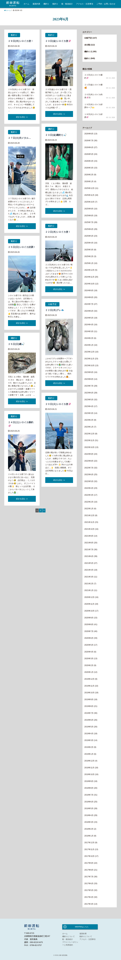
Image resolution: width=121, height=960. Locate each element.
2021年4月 (88, 570)
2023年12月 (89, 352)
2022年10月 (89, 447)
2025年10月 (89, 202)
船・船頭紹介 (67, 4)
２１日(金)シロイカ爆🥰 (93, 86)
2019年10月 (89, 693)
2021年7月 (88, 550)
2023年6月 (88, 393)
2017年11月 (89, 849)
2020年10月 (89, 611)
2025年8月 (88, 216)
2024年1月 (88, 345)
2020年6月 (88, 638)
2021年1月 (88, 590)
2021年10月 (89, 529)
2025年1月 (88, 263)
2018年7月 (88, 795)
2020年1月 (88, 672)
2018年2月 (88, 829)
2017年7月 (88, 877)
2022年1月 (88, 509)
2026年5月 (88, 154)
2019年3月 (88, 740)
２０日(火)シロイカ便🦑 (58, 404)
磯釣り (46, 4)
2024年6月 (88, 311)
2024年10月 (89, 284)
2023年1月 (88, 427)
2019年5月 (88, 727)
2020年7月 (88, 631)
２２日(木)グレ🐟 (54, 310)
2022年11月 (89, 440)
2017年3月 (88, 904)
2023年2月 (88, 420)
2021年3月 (88, 577)
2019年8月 (88, 706)
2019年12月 (89, 679)
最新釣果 (36, 4)
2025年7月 (88, 222)
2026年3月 (88, 168)
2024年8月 (88, 297)
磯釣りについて (68, 936)
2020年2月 (88, 665)
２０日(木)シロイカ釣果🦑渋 (93, 96)
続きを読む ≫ (22, 117)
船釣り (55, 4)
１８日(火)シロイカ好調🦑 (93, 115)
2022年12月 (89, 434)
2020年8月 (88, 624)
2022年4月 (88, 488)
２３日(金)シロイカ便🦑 (58, 41)
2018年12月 (89, 761)
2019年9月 (88, 699)
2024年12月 (89, 270)
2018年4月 (88, 815)
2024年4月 (88, 325)
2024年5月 (88, 318)
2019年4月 (88, 734)
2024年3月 (88, 331)
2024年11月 (89, 277)
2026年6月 (88, 147)
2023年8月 (88, 379)
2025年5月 (88, 236)
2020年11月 (89, 604)
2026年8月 (88, 134)
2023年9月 (88, 372)
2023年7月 (88, 386)
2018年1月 (88, 836)
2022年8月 (88, 461)
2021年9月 (88, 536)
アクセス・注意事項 (84, 4)
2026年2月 (88, 175)
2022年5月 (88, 481)
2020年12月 (89, 597)
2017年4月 (88, 897)
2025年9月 (88, 209)
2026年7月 (88, 141)
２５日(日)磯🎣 (16, 344)
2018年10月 (89, 774)
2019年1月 (88, 754)
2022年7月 (88, 468)
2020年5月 (88, 645)
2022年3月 (88, 495)
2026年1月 (88, 181)
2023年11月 (89, 359)
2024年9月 (88, 290)
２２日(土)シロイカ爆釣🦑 (93, 76)
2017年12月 (89, 843)
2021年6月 (88, 556)
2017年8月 (88, 870)
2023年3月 (88, 413)
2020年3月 (88, 659)
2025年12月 (89, 188)
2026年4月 (88, 161)
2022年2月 (88, 502)
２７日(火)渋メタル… (19, 138)
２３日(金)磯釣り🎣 (55, 135)
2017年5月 (88, 890)
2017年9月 (88, 863)
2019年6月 (88, 720)
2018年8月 (88, 788)
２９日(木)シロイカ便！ (20, 41)
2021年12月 (89, 515)
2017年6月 (88, 883)
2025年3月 (88, 250)
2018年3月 (88, 822)
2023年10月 (89, 365)
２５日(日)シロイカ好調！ (22, 247)
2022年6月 (88, 474)
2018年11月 (89, 768)
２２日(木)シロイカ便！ (58, 232)
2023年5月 (88, 400)
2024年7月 (88, 304)
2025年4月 (88, 243)
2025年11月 (89, 195)
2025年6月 (88, 229)
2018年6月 (88, 802)
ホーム (26, 4)
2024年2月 (88, 338)
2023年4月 (88, 406)
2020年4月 (88, 652)
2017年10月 (89, 856)
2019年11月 (89, 686)
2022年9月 (88, 454)
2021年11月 (89, 522)
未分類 (87, 45)
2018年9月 (88, 781)
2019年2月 (88, 747)
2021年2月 (88, 584)
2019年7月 (88, 713)
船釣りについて (86, 936)
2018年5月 (88, 808)
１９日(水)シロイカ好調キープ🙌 (93, 106)
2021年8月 (88, 543)
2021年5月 (88, 563)
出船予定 (52, 304)
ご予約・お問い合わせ (105, 4)
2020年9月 (88, 618)
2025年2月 (88, 256)
